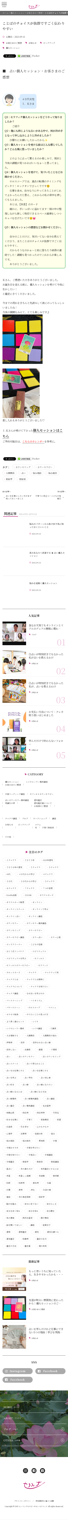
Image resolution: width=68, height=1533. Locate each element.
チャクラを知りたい (38, 986)
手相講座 (48, 1155)
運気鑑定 (38, 800)
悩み (52, 1134)
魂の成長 (42, 1246)
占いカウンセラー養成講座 (17, 800)
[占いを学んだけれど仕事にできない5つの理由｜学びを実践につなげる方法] (14, 1337)
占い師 (25, 1085)
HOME (11, 1407)
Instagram (18, 1371)
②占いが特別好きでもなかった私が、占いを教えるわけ (46, 684)
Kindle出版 (10, 895)
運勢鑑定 (22, 1232)
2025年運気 (47, 860)
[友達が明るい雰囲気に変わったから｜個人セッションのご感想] (14, 1308)
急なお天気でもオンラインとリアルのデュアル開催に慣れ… (46, 626)
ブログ (34, 635)
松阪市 (21, 1183)
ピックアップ (49, 43)
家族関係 (44, 1120)
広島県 (8, 1127)
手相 (54, 1141)
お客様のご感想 (41, 806)
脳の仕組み (10, 1204)
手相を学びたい (32, 1148)
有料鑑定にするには (49, 1169)
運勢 (7, 1232)
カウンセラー (11, 923)
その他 (8, 836)
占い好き (9, 1085)
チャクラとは (11, 979)
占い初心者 (45, 1078)
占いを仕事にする (39, 1071)
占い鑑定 (9, 1106)
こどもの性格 (35, 944)
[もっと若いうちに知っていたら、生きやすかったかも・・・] (14, 1279)
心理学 (8, 1134)
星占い (8, 1169)
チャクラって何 (51, 972)
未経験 (41, 1176)
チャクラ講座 (11, 818)
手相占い (31, 1155)
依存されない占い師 (41, 1042)
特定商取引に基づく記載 (45, 1501)
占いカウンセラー (25, 1056)
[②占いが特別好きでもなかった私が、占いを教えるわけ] (14, 691)
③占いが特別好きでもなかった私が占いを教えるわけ (46, 655)
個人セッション (13, 48)
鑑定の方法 (10, 1246)
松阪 (7, 1183)
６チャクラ (10, 888)
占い (23, 473)
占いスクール (11, 1064)
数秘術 (22, 479)
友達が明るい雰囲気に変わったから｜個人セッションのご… (46, 1301)
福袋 (7, 1197)
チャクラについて (13, 986)
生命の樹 (46, 1190)
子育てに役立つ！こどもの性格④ (48, 497)
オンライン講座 (34, 916)
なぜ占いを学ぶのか (34, 993)
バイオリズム (35, 1000)
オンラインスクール (14, 909)
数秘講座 (54, 1162)
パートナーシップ (13, 1000)
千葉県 (53, 1050)
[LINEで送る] (24, 55)
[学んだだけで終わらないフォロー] (14, 749)
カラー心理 (55, 937)
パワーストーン (12, 1007)
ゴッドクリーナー (13, 944)
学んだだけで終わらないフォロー (46, 742)
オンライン (36, 902)
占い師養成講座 (30, 1099)
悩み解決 (52, 473)
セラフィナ (42, 965)
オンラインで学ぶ (39, 909)
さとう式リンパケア (14, 951)
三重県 (52, 1028)
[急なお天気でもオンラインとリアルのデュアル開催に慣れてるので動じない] (14, 633)
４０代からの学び (26, 874)
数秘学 (9, 479)
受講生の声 (10, 803)
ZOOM (27, 895)
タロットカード (12, 972)
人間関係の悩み (49, 1035)
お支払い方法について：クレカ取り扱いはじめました (46, 713)
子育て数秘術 (48, 827)
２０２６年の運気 (13, 867)
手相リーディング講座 (15, 794)
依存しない (10, 1050)
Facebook (50, 1371)
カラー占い (36, 937)
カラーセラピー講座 (14, 937)
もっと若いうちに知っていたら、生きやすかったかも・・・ (46, 1272)
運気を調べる (52, 1232)
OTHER (11, 1440)
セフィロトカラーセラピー (41, 794)
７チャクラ (28, 888)
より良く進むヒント (14, 1021)
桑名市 (35, 1183)
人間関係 (10, 473)
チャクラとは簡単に (34, 979)
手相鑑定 (9, 1162)
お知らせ (32, 43)
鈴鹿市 (25, 1239)
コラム (38, 824)
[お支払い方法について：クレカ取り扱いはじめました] (14, 720)
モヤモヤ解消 (11, 1014)
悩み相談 (37, 473)
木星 (7, 1176)
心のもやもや (42, 1127)
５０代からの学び (27, 881)
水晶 (48, 1183)
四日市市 (40, 1113)
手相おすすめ (11, 1148)
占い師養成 (10, 1099)
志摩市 (23, 1134)
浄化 (32, 1190)
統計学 (41, 1197)
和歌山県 (9, 1113)
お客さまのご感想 (14, 43)
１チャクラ (10, 860)
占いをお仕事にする (14, 1071)
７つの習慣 (47, 888)
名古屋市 (46, 1106)
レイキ (34, 1021)
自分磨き (50, 1211)
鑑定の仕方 (41, 1239)
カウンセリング (23, 467)
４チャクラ (47, 874)
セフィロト (38, 958)
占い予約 (28, 1078)
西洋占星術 (27, 1218)
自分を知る (32, 1211)
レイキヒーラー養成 (14, 1028)
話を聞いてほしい (13, 1225)
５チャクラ (49, 881)
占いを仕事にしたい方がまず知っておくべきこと (19, 497)
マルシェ (51, 1007)
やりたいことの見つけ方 (36, 1014)
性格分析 (38, 1134)
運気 (36, 1232)
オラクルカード (46, 895)
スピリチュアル (38, 951)
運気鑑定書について (43, 803)
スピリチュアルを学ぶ (15, 958)
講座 (54, 818)
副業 (40, 1050)
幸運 (58, 1120)
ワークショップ (40, 818)
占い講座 (50, 1099)
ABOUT (12, 1418)
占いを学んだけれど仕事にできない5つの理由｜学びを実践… (46, 1330)
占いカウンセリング (51, 1056)
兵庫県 (27, 1050)
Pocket (35, 55)
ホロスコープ (33, 1007)
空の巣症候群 (24, 1197)
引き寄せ (24, 1127)
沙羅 (7, 1190)
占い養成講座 (27, 1106)
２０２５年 (28, 860)
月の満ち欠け (26, 1169)
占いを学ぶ (10, 1078)
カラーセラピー (44, 467)
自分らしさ (51, 1204)
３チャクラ (53, 867)
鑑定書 (27, 1246)
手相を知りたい (12, 1155)
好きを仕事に (11, 1120)
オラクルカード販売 (14, 902)
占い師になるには (13, 1092)
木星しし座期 (24, 1176)
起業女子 (46, 1225)
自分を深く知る (12, 1211)
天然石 (55, 1113)
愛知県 (41, 1141)
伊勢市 (8, 1042)
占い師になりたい (44, 1085)
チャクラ (31, 972)
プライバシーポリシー (22, 1501)
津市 (20, 1190)
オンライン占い (12, 916)
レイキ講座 (36, 1028)
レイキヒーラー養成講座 (37, 781)
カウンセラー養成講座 (35, 923)
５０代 (8, 881)
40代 (7, 874)
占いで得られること (34, 1064)
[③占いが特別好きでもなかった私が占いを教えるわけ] (14, 662)
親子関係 (44, 1218)
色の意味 (9, 1218)
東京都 (55, 1176)
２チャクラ (34, 867)
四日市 (25, 1113)
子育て (29, 1120)
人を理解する (11, 1035)
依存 (22, 1042)
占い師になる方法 (37, 1092)
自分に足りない (30, 1204)
